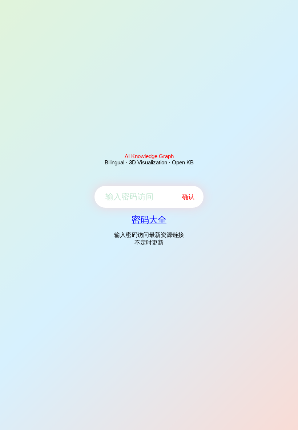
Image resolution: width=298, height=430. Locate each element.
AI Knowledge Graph (149, 156)
